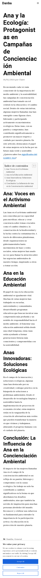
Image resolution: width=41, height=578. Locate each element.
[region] (20, 559)
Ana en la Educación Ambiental (19, 175)
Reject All (20, 573)
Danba (7, 3)
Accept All (20, 561)
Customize (20, 567)
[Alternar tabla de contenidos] (33, 166)
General (18, 539)
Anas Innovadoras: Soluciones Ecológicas (18, 179)
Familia (9, 539)
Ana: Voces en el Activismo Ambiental (17, 170)
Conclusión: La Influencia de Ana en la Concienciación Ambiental (20, 184)
